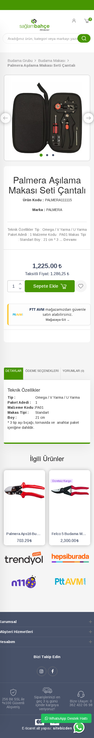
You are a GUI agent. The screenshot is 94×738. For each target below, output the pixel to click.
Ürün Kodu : (33, 200)
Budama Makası (51, 60)
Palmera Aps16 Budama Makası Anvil (25, 534)
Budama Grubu (20, 60)
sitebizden (62, 728)
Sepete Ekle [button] (46, 286)
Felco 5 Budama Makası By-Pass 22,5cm (71, 534)
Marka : (38, 210)
